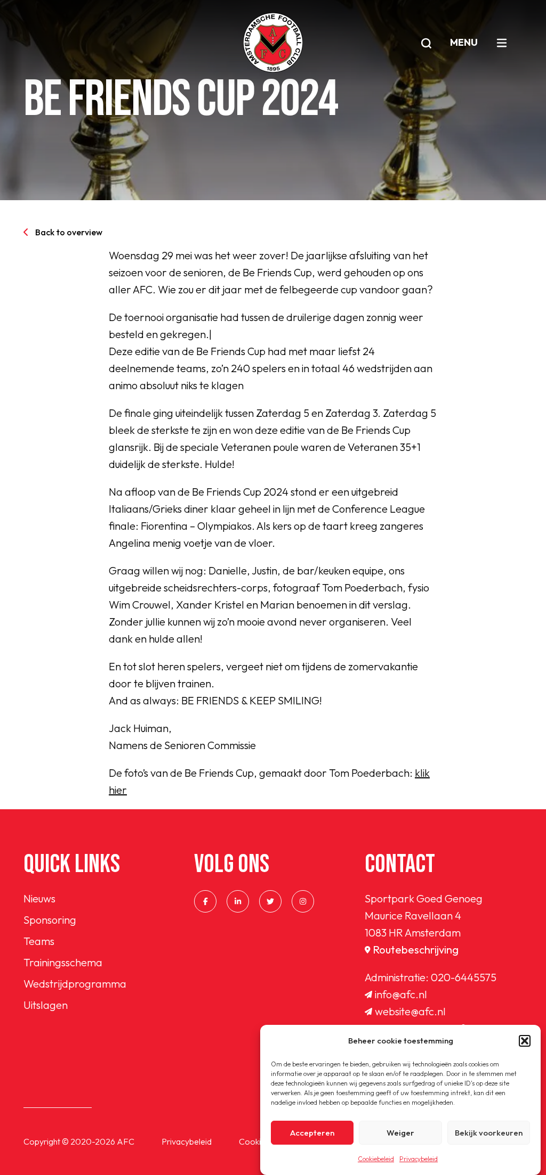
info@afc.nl (401, 994)
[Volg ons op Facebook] (205, 901)
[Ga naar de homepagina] (273, 42)
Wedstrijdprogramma (74, 983)
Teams (38, 941)
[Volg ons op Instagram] (303, 901)
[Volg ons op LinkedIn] (238, 901)
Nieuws (39, 898)
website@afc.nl (410, 1011)
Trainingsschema (62, 962)
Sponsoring (49, 919)
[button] (524, 1041)
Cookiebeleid (376, 1159)
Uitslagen (45, 1005)
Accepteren (312, 1133)
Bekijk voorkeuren (489, 1133)
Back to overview (68, 232)
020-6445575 (463, 977)
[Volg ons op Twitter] (270, 901)
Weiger (400, 1133)
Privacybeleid (418, 1159)
